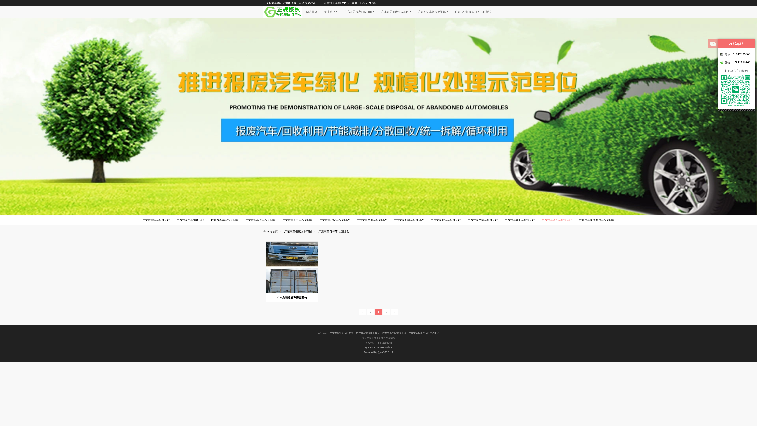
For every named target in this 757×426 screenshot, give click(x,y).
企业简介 (330, 12)
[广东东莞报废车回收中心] (282, 11)
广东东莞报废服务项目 (395, 12)
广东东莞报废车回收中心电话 (473, 12)
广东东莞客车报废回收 (225, 220)
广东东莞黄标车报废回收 (557, 220)
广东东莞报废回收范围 (358, 12)
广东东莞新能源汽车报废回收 (597, 220)
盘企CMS (378, 352)
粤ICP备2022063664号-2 (378, 347)
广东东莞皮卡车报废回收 (371, 220)
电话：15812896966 (737, 54)
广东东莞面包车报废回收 (260, 220)
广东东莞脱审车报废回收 (446, 220)
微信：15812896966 (737, 62)
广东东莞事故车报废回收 (483, 220)
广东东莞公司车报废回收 (408, 220)
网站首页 (311, 12)
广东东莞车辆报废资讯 (432, 12)
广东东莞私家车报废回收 (334, 220)
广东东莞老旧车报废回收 (520, 220)
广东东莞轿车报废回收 (156, 220)
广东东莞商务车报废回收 (297, 220)
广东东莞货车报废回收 (190, 220)
